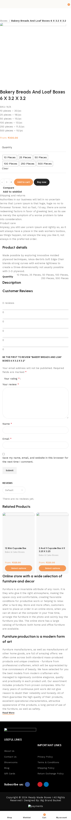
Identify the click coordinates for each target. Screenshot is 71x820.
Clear (5, 168)
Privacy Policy (45, 756)
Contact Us (10, 756)
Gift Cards (9, 773)
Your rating (12, 378)
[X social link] (33, 784)
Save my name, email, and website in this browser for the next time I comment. (35, 459)
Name (7, 423)
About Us (9, 751)
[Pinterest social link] (39, 784)
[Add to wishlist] (32, 515)
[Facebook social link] (27, 784)
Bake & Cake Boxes (15, 552)
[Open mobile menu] (4, 4)
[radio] (10, 157)
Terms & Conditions (48, 762)
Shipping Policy (45, 768)
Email (7, 438)
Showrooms (11, 762)
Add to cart (23, 182)
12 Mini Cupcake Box (15, 548)
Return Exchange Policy (50, 773)
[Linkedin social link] (46, 784)
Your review (10, 384)
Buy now (41, 182)
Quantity (7, 147)
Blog (6, 768)
